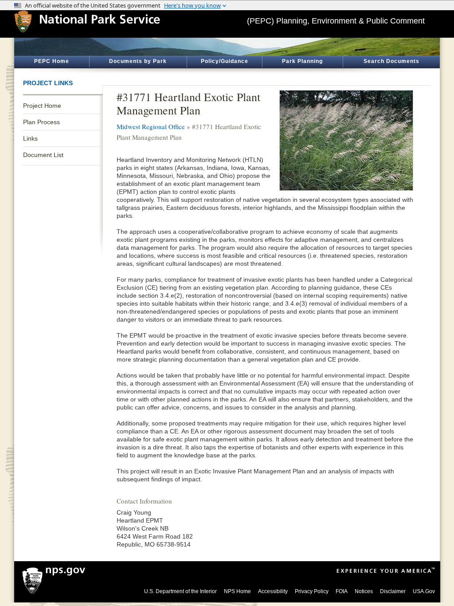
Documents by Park (138, 61)
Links (30, 138)
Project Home (42, 105)
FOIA (342, 591)
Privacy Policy (312, 591)
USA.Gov (424, 591)
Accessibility (273, 591)
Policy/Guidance (224, 61)
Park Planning (302, 61)
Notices (364, 591)
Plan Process (41, 122)
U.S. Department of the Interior (180, 591)
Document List (43, 154)
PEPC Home (51, 61)
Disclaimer (393, 591)
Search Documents (391, 61)
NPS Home (237, 591)
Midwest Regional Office (151, 126)
